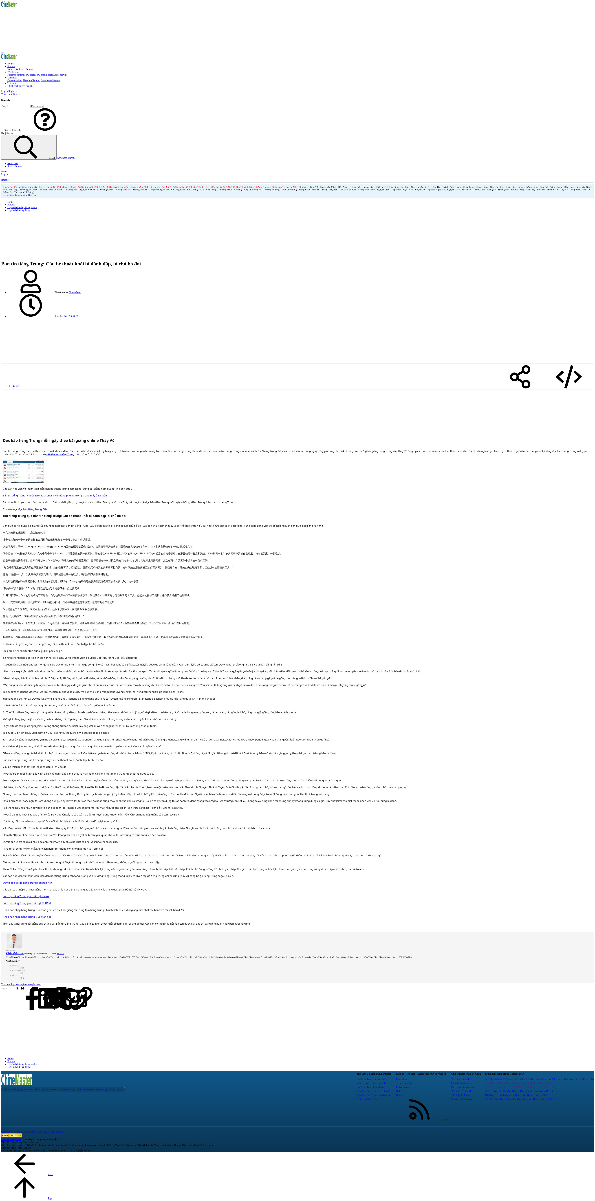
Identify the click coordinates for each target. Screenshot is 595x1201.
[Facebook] (11, 998)
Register (5, 179)
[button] (45, 130)
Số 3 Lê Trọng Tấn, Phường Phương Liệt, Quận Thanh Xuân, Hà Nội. (519, 1099)
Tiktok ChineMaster (461, 1095)
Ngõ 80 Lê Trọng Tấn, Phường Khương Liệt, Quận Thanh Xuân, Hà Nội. (521, 1087)
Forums (11, 66)
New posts (12, 69)
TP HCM (60, 953)
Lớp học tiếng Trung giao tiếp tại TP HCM (27, 903)
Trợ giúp (11, 83)
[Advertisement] (94, 29)
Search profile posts (50, 80)
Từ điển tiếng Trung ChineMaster (373, 1083)
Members (12, 77)
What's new (13, 72)
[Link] (60, 998)
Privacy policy (403, 1087)
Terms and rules (404, 1083)
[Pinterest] (38, 998)
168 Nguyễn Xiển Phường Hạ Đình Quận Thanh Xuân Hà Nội (516, 1095)
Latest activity (60, 74)
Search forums (25, 69)
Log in (4, 174)
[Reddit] (33, 998)
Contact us (401, 1079)
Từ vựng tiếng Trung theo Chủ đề (373, 1091)
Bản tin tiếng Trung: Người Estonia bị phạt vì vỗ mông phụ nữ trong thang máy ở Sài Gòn (55, 495)
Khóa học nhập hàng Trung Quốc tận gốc (27, 917)
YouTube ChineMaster (462, 1079)
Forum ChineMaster (461, 1083)
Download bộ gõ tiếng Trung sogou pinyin (28, 882)
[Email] (55, 998)
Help (398, 1091)
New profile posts (44, 74)
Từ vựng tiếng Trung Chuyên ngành (374, 1095)
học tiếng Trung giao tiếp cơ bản (33, 187)
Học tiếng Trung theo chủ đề (371, 1087)
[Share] (520, 377)
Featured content (15, 74)
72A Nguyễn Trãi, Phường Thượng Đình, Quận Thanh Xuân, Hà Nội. (519, 1091)
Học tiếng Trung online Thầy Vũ (20, 195)
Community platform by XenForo (32, 1131)
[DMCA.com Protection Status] (11, 1136)
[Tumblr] (44, 998)
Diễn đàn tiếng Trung (11, 1139)
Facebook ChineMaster (462, 1087)
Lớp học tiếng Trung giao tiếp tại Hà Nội (26, 896)
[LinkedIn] (27, 998)
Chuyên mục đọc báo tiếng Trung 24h (25, 509)
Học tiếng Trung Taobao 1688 (371, 1079)
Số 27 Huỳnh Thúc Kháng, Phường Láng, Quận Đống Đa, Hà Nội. (518, 1083)
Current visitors (14, 80)
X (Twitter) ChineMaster (463, 1091)
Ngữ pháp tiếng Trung (367, 1099)
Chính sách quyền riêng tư (20, 86)
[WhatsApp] (49, 998)
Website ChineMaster (461, 1099)
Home (10, 63)
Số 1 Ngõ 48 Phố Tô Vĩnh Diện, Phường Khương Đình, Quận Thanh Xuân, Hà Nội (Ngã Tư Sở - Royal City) (539, 1079)
